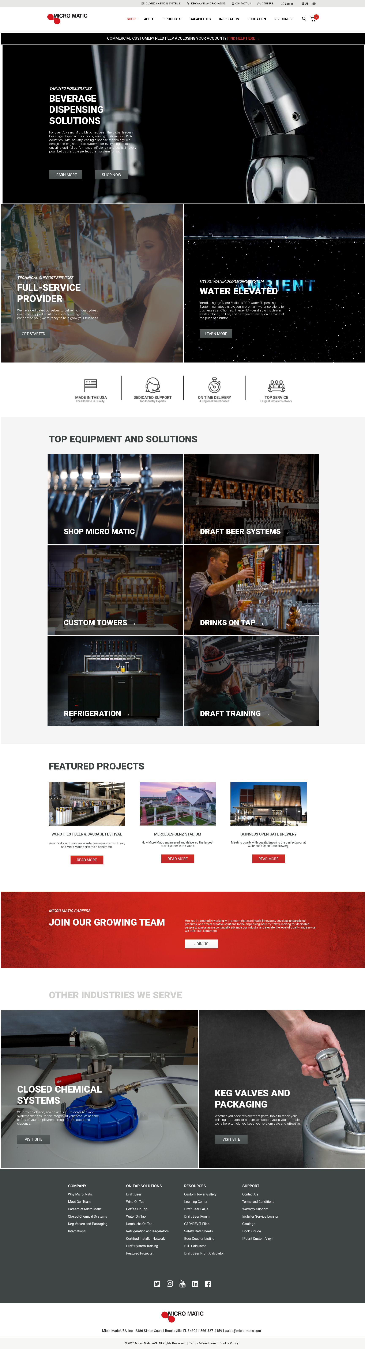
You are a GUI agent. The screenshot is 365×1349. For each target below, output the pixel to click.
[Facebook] (208, 1286)
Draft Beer (133, 1194)
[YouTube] (182, 1286)
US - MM (311, 3)
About (149, 19)
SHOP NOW (111, 174)
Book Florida (251, 1231)
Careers (267, 3)
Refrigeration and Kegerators (147, 1231)
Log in (289, 3)
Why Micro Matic (80, 1194)
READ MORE (87, 860)
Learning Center (195, 1202)
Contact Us (243, 3)
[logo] (67, 19)
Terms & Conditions (203, 1343)
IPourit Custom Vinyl (257, 1239)
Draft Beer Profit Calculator (204, 1253)
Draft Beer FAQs (196, 1209)
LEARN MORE (65, 174)
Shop (131, 19)
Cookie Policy (228, 1343)
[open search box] (304, 19)
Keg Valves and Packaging (208, 3)
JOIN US (201, 944)
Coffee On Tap (136, 1209)
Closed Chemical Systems (163, 3)
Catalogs (248, 1224)
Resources (284, 19)
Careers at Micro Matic (85, 1209)
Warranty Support (255, 1209)
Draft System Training (142, 1246)
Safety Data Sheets (198, 1231)
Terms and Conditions (258, 1202)
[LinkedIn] (195, 1286)
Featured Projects (139, 1253)
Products (172, 19)
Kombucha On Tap (139, 1224)
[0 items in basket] (313, 19)
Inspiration (229, 19)
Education (257, 19)
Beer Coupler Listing (199, 1239)
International (77, 1231)
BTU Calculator (195, 1246)
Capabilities (200, 19)
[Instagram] (170, 1285)
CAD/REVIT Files (197, 1224)
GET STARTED (33, 334)
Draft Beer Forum (197, 1216)
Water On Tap (136, 1216)
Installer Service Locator (260, 1216)
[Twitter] (157, 1286)
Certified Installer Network (145, 1239)
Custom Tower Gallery (200, 1194)
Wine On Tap (135, 1202)
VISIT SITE (33, 1139)
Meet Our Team (79, 1202)
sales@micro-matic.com (243, 1331)
